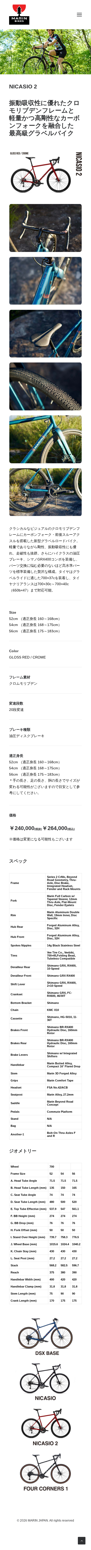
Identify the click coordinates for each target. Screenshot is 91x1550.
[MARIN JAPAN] (45, 15)
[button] (79, 14)
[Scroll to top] (81, 1540)
